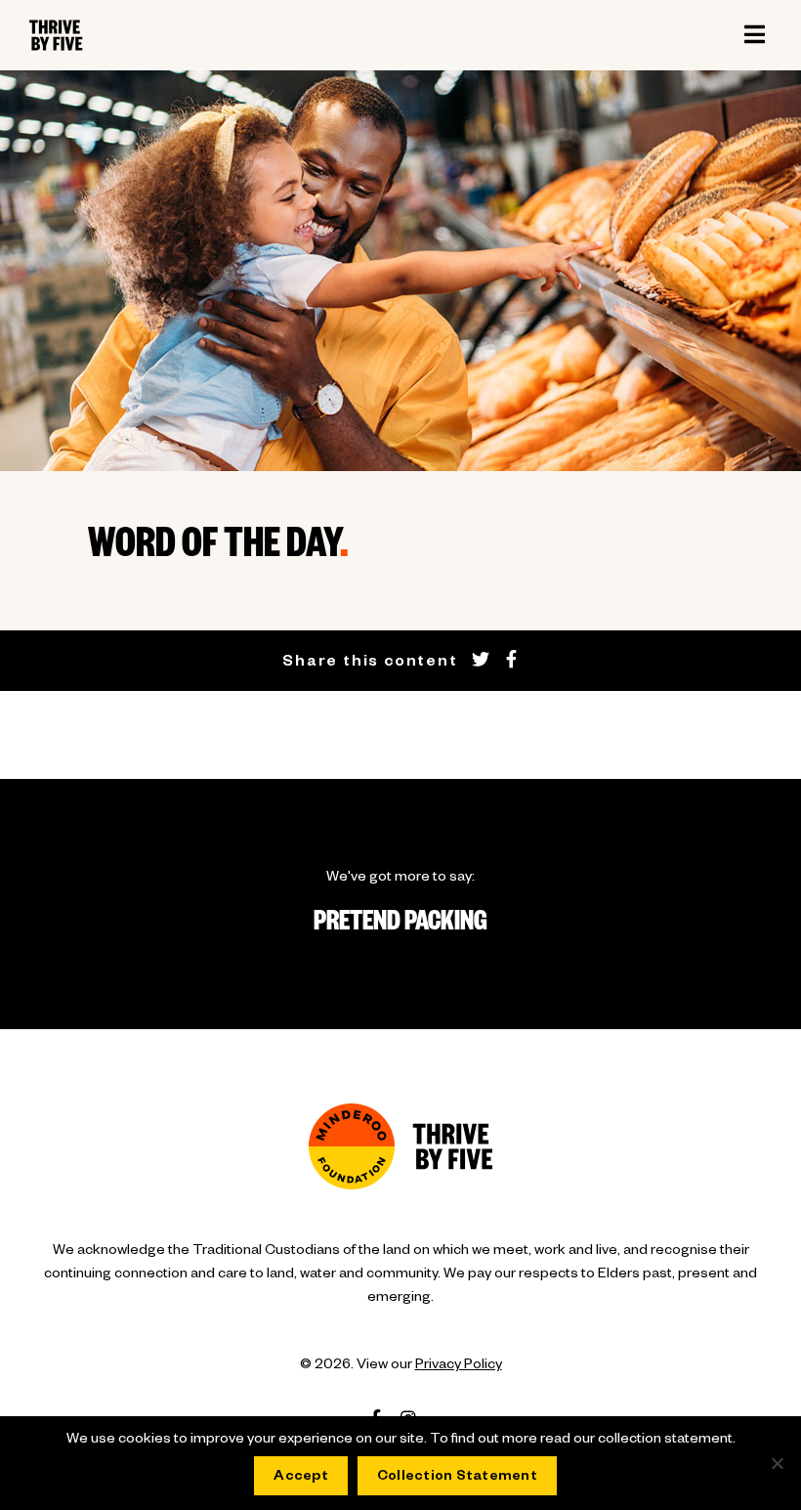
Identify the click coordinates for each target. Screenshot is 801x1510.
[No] (776, 1463)
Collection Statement (457, 1478)
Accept (301, 1478)
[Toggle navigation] (754, 35)
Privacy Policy (458, 1366)
